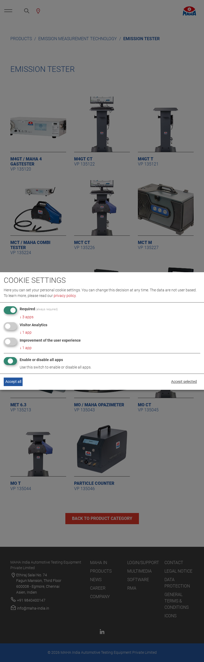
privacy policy (65, 295)
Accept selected (184, 381)
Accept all (13, 381)
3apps (26, 317)
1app (26, 332)
